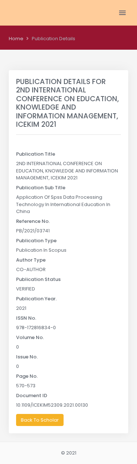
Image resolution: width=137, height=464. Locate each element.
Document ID (31, 395)
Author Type (31, 259)
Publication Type (36, 240)
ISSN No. (26, 318)
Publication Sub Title (40, 187)
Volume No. (30, 337)
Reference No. (33, 221)
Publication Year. (36, 298)
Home (16, 38)
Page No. (27, 376)
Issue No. (27, 356)
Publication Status (38, 279)
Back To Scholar (40, 420)
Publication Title (35, 154)
